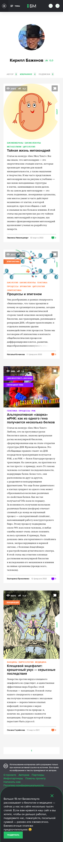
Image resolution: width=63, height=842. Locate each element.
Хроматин (25, 286)
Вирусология (26, 662)
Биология (12, 282)
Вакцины (12, 662)
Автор (12, 74)
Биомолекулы (33, 143)
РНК (33, 411)
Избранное (27, 74)
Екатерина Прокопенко (18, 578)
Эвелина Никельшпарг (18, 237)
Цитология (29, 146)
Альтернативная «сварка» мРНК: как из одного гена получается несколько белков (31, 418)
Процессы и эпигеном (24, 294)
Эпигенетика (14, 290)
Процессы (12, 286)
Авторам (24, 775)
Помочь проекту (35, 778)
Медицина (40, 662)
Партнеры (38, 775)
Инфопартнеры (13, 778)
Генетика (42, 282)
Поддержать (13, 835)
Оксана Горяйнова (16, 730)
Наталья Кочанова (16, 354)
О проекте (10, 775)
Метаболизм (14, 146)
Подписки (46, 74)
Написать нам (12, 781)
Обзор (57, 111)
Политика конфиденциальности (24, 785)
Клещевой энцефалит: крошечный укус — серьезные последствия (31, 670)
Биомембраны (15, 143)
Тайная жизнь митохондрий (28, 151)
